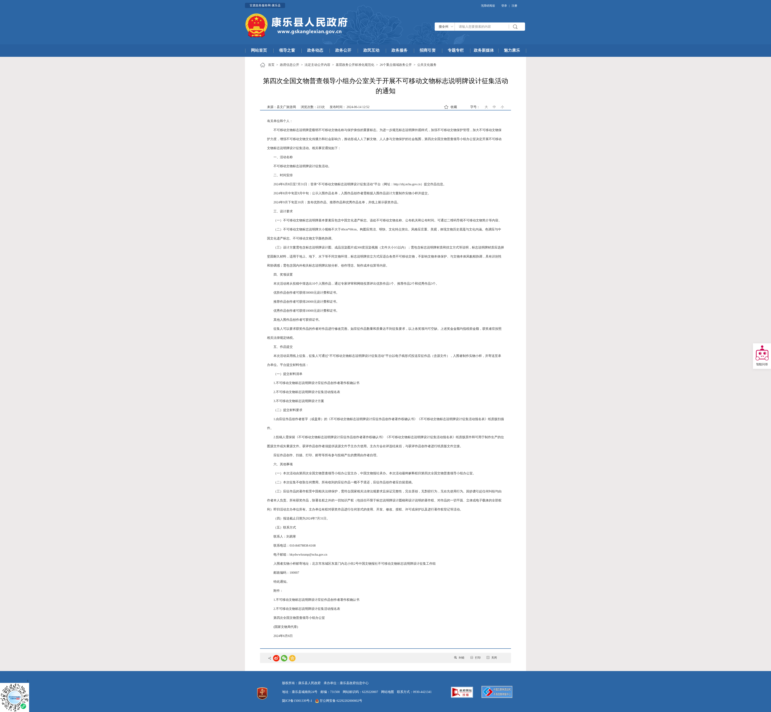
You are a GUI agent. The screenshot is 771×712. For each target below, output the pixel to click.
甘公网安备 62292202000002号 (340, 700)
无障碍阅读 (488, 5)
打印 (478, 657)
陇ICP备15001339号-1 (297, 700)
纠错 (461, 657)
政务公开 (343, 50)
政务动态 (315, 50)
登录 (504, 5)
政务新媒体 (484, 50)
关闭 (494, 657)
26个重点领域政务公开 (396, 64)
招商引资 (428, 50)
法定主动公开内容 (317, 64)
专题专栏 (456, 50)
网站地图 (387, 692)
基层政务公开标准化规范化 (355, 64)
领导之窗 (287, 50)
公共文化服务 (426, 64)
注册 (514, 5)
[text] (482, 26)
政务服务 (400, 50)
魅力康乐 (512, 50)
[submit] (515, 26)
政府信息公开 (289, 64)
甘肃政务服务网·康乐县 (265, 5)
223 (319, 107)
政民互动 (371, 50)
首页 (271, 64)
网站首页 (259, 50)
